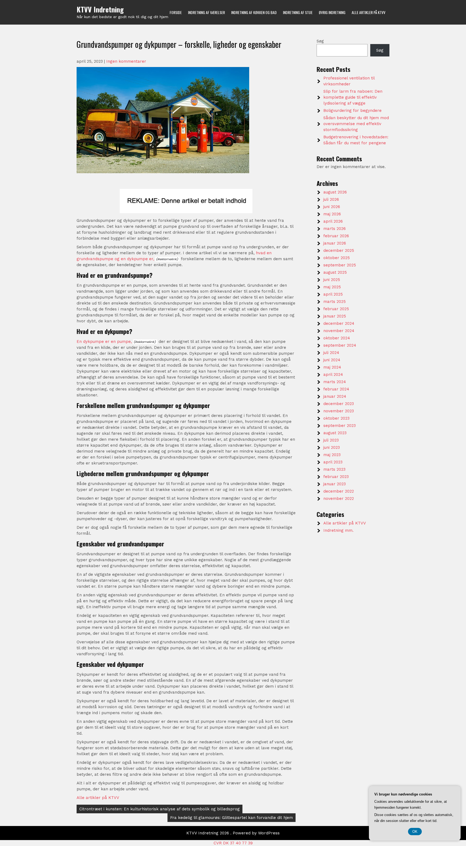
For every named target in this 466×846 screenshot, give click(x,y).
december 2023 (338, 403)
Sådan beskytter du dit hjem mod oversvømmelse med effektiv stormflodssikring (356, 123)
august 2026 (335, 192)
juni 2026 (331, 206)
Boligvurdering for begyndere (352, 110)
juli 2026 (331, 199)
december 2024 (338, 323)
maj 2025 (332, 287)
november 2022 (338, 498)
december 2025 (338, 250)
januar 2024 (334, 396)
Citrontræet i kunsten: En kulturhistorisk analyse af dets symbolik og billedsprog (159, 809)
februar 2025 (336, 308)
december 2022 (338, 491)
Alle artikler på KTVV (368, 12)
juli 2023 (331, 440)
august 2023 (335, 432)
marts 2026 (334, 228)
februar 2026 (336, 235)
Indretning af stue (298, 12)
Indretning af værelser (206, 12)
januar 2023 (334, 483)
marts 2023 (334, 469)
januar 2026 (334, 243)
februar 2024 (336, 389)
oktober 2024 (336, 338)
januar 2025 (334, 316)
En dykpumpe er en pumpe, (104, 341)
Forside (176, 12)
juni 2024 (331, 359)
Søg (320, 41)
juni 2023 (331, 447)
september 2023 (339, 425)
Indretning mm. (338, 530)
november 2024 (338, 330)
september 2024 (339, 345)
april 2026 (333, 221)
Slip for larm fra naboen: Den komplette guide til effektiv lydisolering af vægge (352, 97)
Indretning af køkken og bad (254, 12)
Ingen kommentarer (126, 61)
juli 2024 (331, 352)
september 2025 (339, 265)
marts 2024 (334, 381)
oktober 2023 (336, 418)
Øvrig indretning (332, 12)
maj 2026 (332, 214)
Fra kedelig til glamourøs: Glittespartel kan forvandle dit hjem (231, 817)
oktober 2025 (336, 257)
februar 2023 (336, 476)
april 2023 (332, 462)
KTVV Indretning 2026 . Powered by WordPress (233, 833)
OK (414, 832)
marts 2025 (334, 301)
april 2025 (333, 294)
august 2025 (335, 272)
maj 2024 (332, 367)
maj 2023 (332, 454)
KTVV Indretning (100, 9)
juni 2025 (331, 279)
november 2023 (338, 411)
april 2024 (333, 374)
